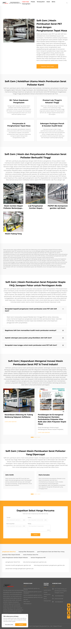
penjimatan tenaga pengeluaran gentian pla (19, 568)
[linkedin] (68, 605)
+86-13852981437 (59, 601)
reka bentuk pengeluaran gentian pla (34, 562)
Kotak (48, 1)
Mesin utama (27, 601)
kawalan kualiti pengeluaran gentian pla (18, 565)
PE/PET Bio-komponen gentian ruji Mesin (58, 207)
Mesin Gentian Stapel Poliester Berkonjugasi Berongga (13, 207)
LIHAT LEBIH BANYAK (11, 421)
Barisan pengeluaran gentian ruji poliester (31, 589)
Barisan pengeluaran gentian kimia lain (33, 597)
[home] (11, 2)
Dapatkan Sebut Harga (47, 66)
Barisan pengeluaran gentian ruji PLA (33, 595)
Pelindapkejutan (27, 603)
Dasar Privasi (57, 626)
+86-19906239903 (59, 595)
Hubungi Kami (26, 3)
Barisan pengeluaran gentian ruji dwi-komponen (33, 592)
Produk (33, 1)
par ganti (26, 599)
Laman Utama (25, 1)
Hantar (35, 534)
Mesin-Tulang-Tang (13, 234)
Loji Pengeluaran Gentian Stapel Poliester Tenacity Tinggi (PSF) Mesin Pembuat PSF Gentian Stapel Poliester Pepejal (35, 207)
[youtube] (68, 613)
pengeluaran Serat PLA (13, 562)
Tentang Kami (41, 1)
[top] (68, 617)
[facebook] (68, 609)
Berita (53, 1)
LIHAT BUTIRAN (13, 193)
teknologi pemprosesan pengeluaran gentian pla (49, 565)
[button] (32, 437)
